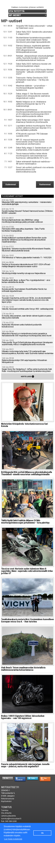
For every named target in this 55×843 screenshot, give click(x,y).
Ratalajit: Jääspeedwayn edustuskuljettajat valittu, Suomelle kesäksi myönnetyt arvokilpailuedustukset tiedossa (35, 58)
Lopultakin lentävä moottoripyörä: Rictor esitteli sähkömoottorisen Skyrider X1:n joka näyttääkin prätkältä (33, 128)
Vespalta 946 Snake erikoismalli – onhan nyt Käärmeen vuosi (34, 27)
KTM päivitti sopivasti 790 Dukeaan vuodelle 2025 (32, 135)
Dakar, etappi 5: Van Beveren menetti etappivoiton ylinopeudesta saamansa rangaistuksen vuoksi (33, 96)
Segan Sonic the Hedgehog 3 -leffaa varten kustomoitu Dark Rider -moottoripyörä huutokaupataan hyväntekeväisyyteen (27, 369)
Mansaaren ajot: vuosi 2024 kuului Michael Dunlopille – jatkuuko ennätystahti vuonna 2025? (35, 72)
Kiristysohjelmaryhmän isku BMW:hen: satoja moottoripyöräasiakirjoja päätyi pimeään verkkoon (22, 220)
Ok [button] (42, 833)
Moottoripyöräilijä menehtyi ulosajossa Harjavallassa (24, 272)
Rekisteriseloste (7, 799)
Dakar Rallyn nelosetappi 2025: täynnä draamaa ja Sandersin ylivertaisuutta (33, 121)
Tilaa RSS (44, 778)
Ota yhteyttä (6, 813)
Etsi (7, 778)
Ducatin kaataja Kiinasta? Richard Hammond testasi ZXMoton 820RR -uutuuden (27, 211)
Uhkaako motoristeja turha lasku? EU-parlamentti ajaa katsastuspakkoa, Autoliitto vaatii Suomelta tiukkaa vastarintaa (27, 351)
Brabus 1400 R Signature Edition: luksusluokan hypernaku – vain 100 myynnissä (22, 717)
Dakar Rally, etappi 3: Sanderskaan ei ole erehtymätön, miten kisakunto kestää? (34, 149)
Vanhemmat (45, 184)
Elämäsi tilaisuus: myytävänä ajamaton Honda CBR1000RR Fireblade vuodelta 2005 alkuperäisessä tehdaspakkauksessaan (33, 48)
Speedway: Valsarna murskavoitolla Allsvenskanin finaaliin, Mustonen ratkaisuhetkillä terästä (26, 249)
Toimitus (6, 807)
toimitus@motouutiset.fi (11, 819)
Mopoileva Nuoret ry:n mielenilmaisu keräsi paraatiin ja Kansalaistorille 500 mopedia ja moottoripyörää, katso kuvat (26, 334)
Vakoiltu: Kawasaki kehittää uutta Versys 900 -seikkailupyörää (27, 308)
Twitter (32, 778)
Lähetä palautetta (8, 816)
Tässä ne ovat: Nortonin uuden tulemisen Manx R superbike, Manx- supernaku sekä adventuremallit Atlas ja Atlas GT (27, 570)
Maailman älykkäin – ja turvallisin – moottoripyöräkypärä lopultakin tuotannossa (31, 88)
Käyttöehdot (6, 801)
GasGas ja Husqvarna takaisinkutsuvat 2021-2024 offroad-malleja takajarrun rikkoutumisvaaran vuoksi (26, 264)
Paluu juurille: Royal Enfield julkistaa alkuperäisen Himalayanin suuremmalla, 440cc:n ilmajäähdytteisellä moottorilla (27, 342)
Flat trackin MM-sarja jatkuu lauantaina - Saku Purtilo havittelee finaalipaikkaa (23, 229)
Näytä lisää (27, 376)
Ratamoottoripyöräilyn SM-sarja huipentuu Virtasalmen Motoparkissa (24, 360)
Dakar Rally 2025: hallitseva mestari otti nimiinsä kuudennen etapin (33, 65)
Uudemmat (10, 184)
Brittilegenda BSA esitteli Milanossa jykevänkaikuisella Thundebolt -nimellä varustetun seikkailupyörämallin (26, 473)
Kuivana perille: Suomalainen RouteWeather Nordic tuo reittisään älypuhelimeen (24, 289)
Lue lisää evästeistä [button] (13, 839)
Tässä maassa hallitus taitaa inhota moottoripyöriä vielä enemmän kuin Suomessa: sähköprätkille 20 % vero (32, 155)
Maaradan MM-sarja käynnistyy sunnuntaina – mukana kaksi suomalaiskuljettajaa (27, 202)
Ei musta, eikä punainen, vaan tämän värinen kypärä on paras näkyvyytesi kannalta (26, 316)
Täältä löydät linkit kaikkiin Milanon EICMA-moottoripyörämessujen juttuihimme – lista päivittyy (25, 521)
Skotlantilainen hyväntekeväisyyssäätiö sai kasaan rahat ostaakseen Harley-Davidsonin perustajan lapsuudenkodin (33, 39)
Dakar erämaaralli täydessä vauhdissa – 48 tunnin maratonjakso (33, 162)
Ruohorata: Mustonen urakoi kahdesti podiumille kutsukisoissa (22, 325)
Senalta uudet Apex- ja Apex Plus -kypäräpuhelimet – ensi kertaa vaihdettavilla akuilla (26, 280)
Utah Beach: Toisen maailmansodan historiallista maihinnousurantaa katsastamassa (23, 668)
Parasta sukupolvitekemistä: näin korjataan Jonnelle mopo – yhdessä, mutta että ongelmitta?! (25, 765)
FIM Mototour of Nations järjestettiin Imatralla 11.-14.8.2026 (27, 257)
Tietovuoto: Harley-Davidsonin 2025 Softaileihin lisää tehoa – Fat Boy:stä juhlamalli (32, 80)
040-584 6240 (11, 821)
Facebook (19, 780)
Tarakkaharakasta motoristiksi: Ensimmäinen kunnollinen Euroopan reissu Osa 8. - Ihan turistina (27, 620)
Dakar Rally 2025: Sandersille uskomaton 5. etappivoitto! (34, 33)
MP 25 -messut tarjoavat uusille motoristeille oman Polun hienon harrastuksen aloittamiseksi (30, 142)
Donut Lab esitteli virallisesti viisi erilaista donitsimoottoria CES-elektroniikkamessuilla (35, 169)
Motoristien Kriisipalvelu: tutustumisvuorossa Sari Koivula (24, 425)
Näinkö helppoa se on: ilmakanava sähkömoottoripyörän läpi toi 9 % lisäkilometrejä (31, 104)
